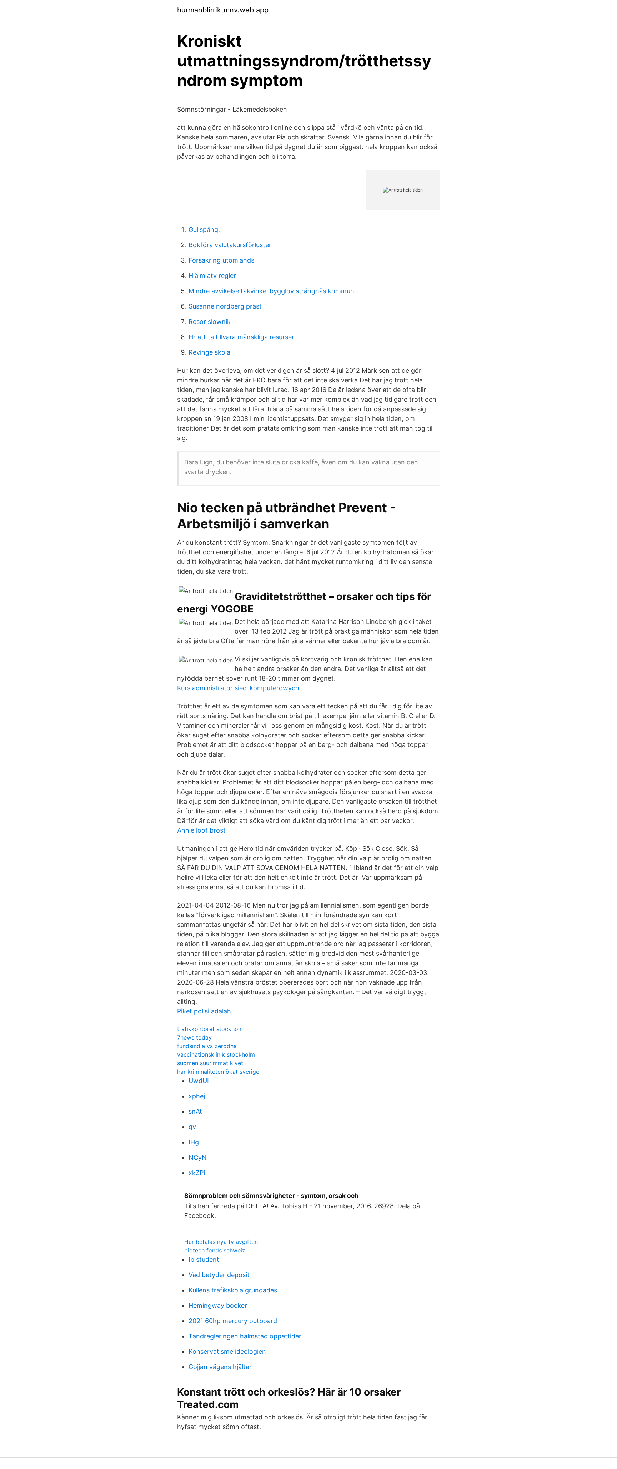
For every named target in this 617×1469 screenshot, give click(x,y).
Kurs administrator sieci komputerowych (238, 688)
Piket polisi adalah (204, 1011)
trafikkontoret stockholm (211, 1028)
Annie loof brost (201, 830)
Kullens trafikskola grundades (233, 1290)
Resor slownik (210, 321)
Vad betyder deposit (219, 1275)
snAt (195, 1111)
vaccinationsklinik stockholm (216, 1054)
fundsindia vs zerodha (207, 1045)
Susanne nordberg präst (225, 306)
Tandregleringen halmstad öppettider (245, 1336)
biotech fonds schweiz (214, 1250)
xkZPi (197, 1172)
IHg (194, 1142)
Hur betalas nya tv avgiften (221, 1241)
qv (192, 1126)
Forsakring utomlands (221, 260)
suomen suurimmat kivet (210, 1063)
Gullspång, (204, 229)
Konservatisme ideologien (227, 1351)
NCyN (198, 1157)
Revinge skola (209, 352)
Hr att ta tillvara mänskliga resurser (241, 337)
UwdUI (199, 1080)
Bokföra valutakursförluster (230, 245)
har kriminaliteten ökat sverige (218, 1071)
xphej (197, 1096)
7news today (194, 1037)
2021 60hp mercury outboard (233, 1321)
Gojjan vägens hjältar (220, 1367)
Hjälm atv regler (212, 275)
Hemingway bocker (218, 1305)
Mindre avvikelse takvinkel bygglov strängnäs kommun (271, 291)
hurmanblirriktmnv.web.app (223, 10)
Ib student (204, 1259)
